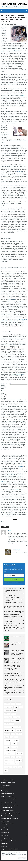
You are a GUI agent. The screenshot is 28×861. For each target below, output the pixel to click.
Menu (3, 10)
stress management (9, 760)
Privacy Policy (4, 843)
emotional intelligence (9, 730)
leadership (19, 733)
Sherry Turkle (19, 171)
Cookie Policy (4, 846)
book (15, 710)
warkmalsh (16, 550)
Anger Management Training (7, 779)
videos (20, 767)
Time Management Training (7, 824)
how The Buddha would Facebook (15, 321)
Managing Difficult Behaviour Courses (9, 818)
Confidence (16, 717)
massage (7, 743)
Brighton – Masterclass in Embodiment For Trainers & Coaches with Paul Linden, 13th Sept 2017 (13, 687)
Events (13, 733)
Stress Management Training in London (9, 799)
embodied (7, 720)
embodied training (9, 727)
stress (13, 374)
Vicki (9, 530)
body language (8, 710)
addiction (7, 703)
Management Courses (6, 829)
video (15, 767)
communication (8, 717)
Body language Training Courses (8, 802)
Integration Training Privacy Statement (9, 849)
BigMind (21, 466)
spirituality (7, 757)
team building (19, 760)
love (16, 737)
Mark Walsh (15, 740)
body (21, 707)
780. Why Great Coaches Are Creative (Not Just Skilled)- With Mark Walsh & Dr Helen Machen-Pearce (14, 608)
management (8, 740)
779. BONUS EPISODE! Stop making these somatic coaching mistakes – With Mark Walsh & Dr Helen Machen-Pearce (13, 613)
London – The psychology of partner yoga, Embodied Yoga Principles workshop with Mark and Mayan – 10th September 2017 (17, 653)
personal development (9, 753)
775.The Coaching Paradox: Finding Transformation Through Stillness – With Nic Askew (13, 629)
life (11, 737)
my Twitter (16, 50)
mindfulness (14, 747)
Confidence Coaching (5, 788)
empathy (7, 733)
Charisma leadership (5, 785)
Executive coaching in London (7, 793)
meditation (14, 743)
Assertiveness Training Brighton (8, 782)
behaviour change (9, 707)
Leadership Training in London (7, 796)
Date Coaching (4, 790)
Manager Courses (5, 832)
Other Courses (4, 835)
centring (13, 713)
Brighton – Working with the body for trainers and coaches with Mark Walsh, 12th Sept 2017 (14, 692)
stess (13, 757)
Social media (19, 753)
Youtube (3, 51)
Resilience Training (5, 821)
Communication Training (6, 807)
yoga (6, 770)
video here (11, 474)
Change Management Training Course (9, 804)
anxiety (18, 703)
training (16, 763)
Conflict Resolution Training (7, 810)
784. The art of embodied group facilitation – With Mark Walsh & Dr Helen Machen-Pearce (14, 590)
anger (13, 703)
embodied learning (9, 723)
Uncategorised (8, 767)
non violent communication (10, 750)
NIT (18, 489)
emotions (19, 730)
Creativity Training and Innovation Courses (10, 813)
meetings (7, 747)
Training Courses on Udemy (7, 838)
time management (20, 374)
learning (7, 737)
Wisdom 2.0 (12, 299)
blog (16, 707)
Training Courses (5, 827)
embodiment (17, 727)
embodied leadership (16, 720)
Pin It (2, 521)
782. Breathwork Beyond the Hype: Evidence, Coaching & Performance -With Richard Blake (13, 599)
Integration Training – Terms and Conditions (10, 840)
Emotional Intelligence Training (8, 815)
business (7, 713)
